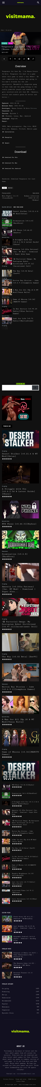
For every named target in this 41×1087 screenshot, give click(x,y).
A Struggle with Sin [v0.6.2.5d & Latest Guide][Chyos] (26, 242)
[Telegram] (29, 59)
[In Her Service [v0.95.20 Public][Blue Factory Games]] (7, 311)
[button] (3, 2)
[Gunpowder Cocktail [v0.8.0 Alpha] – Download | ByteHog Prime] (7, 939)
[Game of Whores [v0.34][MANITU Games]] (7, 301)
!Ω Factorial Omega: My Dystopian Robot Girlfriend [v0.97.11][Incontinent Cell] (19, 624)
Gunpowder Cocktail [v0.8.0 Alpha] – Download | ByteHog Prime (25, 938)
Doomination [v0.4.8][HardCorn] (24, 793)
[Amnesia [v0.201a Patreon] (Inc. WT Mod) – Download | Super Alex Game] (7, 251)
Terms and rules (21, 1079)
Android (10, 188)
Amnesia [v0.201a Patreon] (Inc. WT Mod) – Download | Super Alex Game (25, 251)
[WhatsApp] (19, 59)
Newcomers (5, 228)
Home (2, 30)
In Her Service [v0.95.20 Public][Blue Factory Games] (25, 311)
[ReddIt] (24, 59)
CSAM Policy (32, 1079)
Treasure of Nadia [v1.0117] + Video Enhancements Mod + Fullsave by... (26, 955)
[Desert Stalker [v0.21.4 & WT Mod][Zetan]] (7, 213)
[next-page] (6, 328)
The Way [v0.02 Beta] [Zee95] (19, 657)
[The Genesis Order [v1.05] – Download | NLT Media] (7, 965)
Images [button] (7, 143)
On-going (8, 30)
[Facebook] (10, 59)
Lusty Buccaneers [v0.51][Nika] (24, 899)
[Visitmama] (20, 16)
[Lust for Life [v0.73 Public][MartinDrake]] (7, 320)
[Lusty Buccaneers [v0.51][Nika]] (6, 901)
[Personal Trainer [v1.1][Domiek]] (7, 975)
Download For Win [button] (11, 157)
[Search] (35, 387)
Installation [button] (9, 132)
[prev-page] (3, 328)
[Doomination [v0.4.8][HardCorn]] (7, 223)
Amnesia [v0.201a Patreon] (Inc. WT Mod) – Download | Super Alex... (18, 589)
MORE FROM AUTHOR (18, 207)
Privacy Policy (8, 1079)
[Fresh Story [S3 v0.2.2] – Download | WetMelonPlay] (7, 919)
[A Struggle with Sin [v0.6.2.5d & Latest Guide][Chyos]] (7, 241)
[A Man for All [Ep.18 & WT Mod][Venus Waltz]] (7, 292)
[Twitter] (15, 59)
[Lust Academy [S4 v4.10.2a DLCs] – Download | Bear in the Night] (7, 928)
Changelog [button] (8, 137)
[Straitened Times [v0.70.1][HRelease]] (6, 890)
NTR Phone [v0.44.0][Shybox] (19, 524)
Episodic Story (5, 237)
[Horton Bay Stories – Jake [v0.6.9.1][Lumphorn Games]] (7, 282)
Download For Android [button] (13, 168)
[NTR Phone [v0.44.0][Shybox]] (7, 232)
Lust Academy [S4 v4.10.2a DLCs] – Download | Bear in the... (24, 928)
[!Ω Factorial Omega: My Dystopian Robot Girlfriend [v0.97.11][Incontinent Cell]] (7, 261)
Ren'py (10, 43)
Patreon (34, 108)
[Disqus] (20, 357)
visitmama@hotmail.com (26, 1073)
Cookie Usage (20, 1081)
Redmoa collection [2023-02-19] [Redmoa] (31, 198)
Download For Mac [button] (11, 163)
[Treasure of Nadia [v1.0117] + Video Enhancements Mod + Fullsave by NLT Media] (7, 955)
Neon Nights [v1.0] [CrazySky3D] (10, 197)
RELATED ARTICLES (7, 207)
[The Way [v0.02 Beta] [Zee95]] (7, 273)
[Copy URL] (33, 59)
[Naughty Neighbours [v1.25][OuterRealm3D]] (6, 875)
